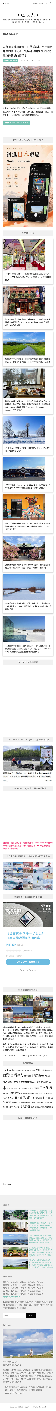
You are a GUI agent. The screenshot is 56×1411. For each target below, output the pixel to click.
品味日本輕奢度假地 (10, 60)
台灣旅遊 (27, 1076)
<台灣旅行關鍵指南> (14, 1033)
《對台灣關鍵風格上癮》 (11, 1027)
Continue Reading (20, 123)
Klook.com (7, 1184)
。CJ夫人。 (28, 15)
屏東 (23, 1082)
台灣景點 (36, 1075)
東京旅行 (15, 1102)
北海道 (43, 1070)
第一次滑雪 (14, 1106)
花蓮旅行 (38, 1107)
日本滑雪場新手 (25, 1093)
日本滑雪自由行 (8, 1098)
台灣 (6, 1074)
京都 (38, 1070)
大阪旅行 (48, 1076)
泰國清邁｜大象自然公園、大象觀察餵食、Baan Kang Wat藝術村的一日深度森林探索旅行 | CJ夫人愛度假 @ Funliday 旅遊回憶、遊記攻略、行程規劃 (28, 846)
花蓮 (32, 1107)
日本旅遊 (5, 1093)
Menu (7, 3)
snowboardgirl (18, 1070)
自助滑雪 (25, 1106)
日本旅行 (45, 1088)
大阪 (42, 1076)
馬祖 (46, 1107)
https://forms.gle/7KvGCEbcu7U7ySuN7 (32, 1055)
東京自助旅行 (23, 1103)
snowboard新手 (30, 1070)
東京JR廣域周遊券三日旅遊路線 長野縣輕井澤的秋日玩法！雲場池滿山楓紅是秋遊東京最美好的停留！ (27, 51)
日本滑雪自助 (47, 1093)
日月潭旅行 (44, 1082)
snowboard (8, 1070)
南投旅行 (49, 1070)
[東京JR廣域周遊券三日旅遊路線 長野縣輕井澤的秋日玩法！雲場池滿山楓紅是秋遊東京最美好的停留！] (28, 84)
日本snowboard (12, 1088)
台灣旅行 (17, 1075)
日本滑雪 (14, 1093)
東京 (8, 1102)
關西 (42, 1107)
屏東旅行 (29, 1082)
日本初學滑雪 (23, 1089)
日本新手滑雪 (33, 1088)
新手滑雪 (36, 1082)
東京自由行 (32, 1102)
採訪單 (42, 1047)
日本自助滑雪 (36, 1098)
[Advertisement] (28, 1151)
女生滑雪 (16, 1082)
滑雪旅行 (41, 1102)
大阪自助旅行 (8, 1082)
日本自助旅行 (22, 1097)
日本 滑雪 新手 (36, 1093)
